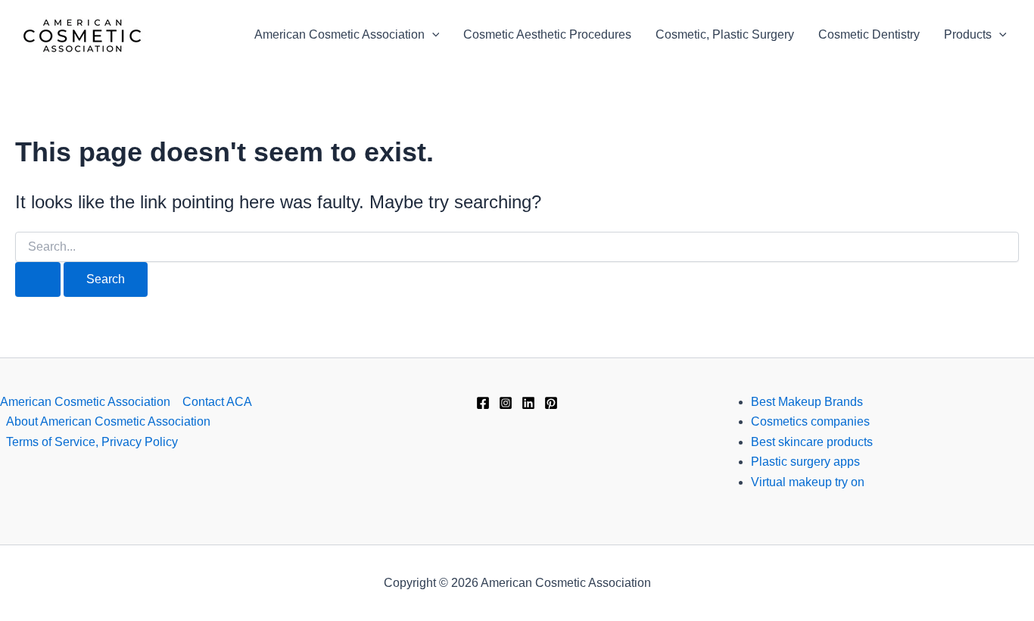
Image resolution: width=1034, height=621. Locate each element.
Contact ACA (217, 401)
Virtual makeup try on (807, 482)
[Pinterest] (551, 403)
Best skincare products (812, 441)
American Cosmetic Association (339, 34)
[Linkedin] (528, 403)
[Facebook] (483, 403)
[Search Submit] (38, 279)
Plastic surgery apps (805, 461)
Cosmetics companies (810, 421)
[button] (432, 34)
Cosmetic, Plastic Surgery (725, 34)
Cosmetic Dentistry (869, 34)
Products (968, 34)
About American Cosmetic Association (108, 421)
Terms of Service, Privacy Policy (92, 441)
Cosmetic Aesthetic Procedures (547, 34)
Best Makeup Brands (807, 401)
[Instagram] (505, 403)
